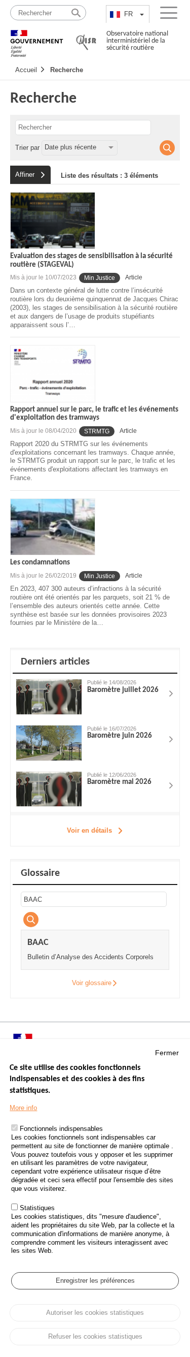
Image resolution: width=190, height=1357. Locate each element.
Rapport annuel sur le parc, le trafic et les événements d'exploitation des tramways (94, 414)
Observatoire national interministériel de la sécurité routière (137, 41)
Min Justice (99, 277)
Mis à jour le (43, 277)
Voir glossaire (91, 983)
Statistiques (37, 1208)
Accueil (26, 70)
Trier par (27, 147)
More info (23, 1108)
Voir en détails (89, 830)
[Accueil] (36, 39)
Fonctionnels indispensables (61, 1128)
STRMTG (96, 431)
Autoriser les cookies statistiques (95, 1312)
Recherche (66, 70)
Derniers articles (55, 662)
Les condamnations (40, 562)
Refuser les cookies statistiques (95, 1336)
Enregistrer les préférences (95, 1280)
